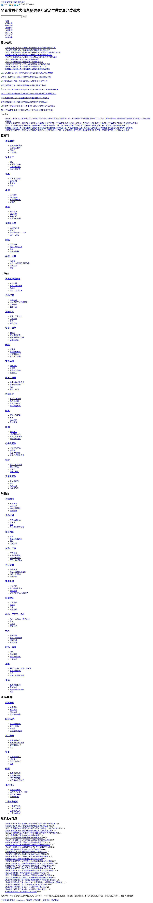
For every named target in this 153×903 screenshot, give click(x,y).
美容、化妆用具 (16, 539)
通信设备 (9, 598)
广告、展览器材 (16, 560)
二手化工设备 (15, 806)
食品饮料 (9, 515)
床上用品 (13, 266)
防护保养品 (14, 481)
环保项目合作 (15, 354)
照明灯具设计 (15, 399)
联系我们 (21, 2)
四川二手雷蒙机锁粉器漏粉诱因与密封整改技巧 (24, 62)
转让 (11, 747)
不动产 (12, 150)
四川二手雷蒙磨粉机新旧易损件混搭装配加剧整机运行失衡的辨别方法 (33, 52)
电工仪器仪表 (15, 384)
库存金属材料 (15, 790)
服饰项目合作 (15, 685)
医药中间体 (14, 726)
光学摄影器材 (15, 555)
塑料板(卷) (14, 197)
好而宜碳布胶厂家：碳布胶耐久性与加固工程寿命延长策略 (28, 868)
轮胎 (11, 483)
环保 (7, 344)
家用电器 (9, 581)
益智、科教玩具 (16, 638)
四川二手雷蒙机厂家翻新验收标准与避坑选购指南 (25, 873)
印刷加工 (13, 432)
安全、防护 (10, 328)
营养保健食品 (15, 520)
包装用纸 (13, 420)
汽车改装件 (14, 488)
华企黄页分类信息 (8, 900)
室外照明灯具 (15, 403)
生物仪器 (13, 307)
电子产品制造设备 (17, 455)
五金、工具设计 (16, 316)
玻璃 (11, 185)
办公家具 (13, 569)
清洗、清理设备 (16, 290)
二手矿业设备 (15, 167)
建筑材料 (9, 28)
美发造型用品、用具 (18, 233)
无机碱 (12, 183)
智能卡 (12, 333)
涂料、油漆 (14, 235)
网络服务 (13, 710)
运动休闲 (9, 499)
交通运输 (9, 361)
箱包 (11, 692)
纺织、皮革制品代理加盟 (20, 263)
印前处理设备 (15, 439)
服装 (7, 664)
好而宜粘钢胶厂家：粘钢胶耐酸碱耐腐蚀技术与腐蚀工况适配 (29, 863)
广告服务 (13, 553)
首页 (7, 21)
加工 (7, 752)
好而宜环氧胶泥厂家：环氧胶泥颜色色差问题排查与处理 (72, 128)
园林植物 (13, 211)
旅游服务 (13, 504)
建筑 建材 (9, 141)
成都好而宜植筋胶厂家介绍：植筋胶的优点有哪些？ (26, 889)
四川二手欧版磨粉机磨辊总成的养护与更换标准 (114, 128)
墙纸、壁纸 (14, 472)
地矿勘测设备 (15, 169)
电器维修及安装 (16, 588)
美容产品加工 (15, 761)
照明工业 (9, 33)
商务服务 (9, 702)
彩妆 (11, 541)
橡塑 (7, 190)
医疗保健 (9, 25)
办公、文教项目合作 (18, 572)
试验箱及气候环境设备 (19, 302)
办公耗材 (13, 576)
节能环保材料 (15, 352)
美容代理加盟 (15, 773)
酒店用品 (13, 506)
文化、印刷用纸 (16, 436)
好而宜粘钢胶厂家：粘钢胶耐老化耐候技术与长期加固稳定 (28, 866)
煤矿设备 (13, 244)
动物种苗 (13, 216)
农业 (7, 207)
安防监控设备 (15, 335)
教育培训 (13, 707)
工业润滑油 (14, 228)
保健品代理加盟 (16, 731)
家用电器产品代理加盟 (19, 593)
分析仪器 (13, 300)
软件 (11, 652)
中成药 (12, 728)
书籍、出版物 (15, 574)
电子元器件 (10, 443)
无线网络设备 (15, 657)
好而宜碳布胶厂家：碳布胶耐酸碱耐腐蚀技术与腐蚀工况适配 (29, 870)
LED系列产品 (15, 448)
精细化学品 (10, 223)
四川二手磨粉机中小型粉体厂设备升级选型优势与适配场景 (28, 878)
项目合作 (9, 735)
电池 (11, 249)
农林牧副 (9, 30)
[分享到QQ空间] (10, 4)
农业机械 (13, 214)
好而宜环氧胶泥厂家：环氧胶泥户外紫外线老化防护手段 (27, 69)
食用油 (12, 522)
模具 (11, 764)
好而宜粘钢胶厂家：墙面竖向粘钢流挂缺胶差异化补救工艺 (28, 55)
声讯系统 (13, 602)
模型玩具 (13, 640)
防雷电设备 (14, 340)
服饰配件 (13, 687)
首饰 (11, 621)
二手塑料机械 (15, 813)
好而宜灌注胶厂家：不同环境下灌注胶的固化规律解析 (107, 130)
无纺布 (12, 261)
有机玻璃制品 (15, 200)
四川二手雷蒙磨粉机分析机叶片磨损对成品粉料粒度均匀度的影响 (31, 57)
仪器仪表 (9, 295)
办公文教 (9, 565)
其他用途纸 (14, 467)
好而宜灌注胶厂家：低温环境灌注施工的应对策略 (66, 130)
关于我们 (13, 2)
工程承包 (13, 152)
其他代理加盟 (15, 776)
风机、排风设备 (16, 286)
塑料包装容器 (15, 415)
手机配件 (13, 659)
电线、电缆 (14, 389)
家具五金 (13, 323)
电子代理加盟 (15, 453)
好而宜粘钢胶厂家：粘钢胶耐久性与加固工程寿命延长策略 (28, 861)
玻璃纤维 (13, 181)
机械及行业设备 (12, 278)
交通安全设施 (15, 370)
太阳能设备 (14, 251)
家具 (11, 536)
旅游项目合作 (15, 745)
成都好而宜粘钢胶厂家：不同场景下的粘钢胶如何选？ (26, 885)
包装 (7, 410)
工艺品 (12, 624)
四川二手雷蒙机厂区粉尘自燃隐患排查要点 (22, 59)
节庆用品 (13, 626)
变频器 (12, 450)
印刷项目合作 (15, 434)
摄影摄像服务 (15, 558)
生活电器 (13, 586)
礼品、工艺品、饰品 (15, 614)
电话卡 (12, 605)
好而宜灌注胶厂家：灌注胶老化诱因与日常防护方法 (26, 130)
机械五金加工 (15, 757)
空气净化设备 (15, 356)
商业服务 (9, 37)
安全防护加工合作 (17, 337)
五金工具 (9, 311)
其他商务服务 (15, 714)
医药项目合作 (15, 724)
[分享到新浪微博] (12, 4)
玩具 (7, 631)
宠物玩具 (13, 642)
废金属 (12, 349)
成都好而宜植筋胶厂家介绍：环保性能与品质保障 (25, 887)
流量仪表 (13, 304)
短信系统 (13, 609)
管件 (11, 321)
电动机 (12, 288)
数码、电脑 (10, 647)
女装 (11, 673)
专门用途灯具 (15, 406)
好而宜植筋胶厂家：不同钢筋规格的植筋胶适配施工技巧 (27, 50)
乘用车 (12, 368)
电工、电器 (10, 377)
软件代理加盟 (15, 778)
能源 (7, 240)
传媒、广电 (10, 548)
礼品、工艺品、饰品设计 (20, 619)
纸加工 (12, 469)
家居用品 (9, 532)
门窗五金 (13, 319)
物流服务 (13, 366)
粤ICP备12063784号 (34, 900)
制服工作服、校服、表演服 (20, 668)
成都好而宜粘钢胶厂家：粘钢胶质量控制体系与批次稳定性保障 (30, 880)
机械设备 (9, 23)
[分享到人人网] (17, 4)
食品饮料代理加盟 (17, 527)
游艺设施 (13, 511)
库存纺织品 (14, 797)
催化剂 (12, 230)
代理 (7, 768)
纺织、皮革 (10, 256)
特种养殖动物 (15, 218)
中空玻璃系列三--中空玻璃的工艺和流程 (21, 892)
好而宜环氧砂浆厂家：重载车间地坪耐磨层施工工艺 (26, 66)
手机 (11, 607)
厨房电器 (13, 591)
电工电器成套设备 (17, 382)
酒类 (11, 525)
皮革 (11, 268)
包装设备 (13, 422)
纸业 (7, 460)
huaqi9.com (21, 900)
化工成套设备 (15, 178)
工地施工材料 (15, 148)
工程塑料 (13, 195)
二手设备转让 (11, 801)
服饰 (7, 680)
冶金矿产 (9, 35)
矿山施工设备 (15, 164)
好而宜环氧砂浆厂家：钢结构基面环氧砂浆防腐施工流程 (27, 64)
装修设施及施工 (16, 145)
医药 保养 (9, 719)
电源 (11, 387)
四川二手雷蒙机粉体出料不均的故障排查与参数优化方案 (27, 875)
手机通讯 (13, 654)
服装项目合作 (15, 671)
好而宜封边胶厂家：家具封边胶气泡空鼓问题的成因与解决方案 (30, 48)
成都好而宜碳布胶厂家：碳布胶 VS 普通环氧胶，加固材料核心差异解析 (33, 882)
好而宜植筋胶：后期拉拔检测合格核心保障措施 (24, 859)
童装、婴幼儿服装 (17, 675)
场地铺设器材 (15, 508)
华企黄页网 (5, 2)
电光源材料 (14, 401)
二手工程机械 (15, 809)
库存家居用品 (15, 794)
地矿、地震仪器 (16, 247)
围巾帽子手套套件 (17, 689)
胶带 (11, 417)
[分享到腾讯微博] (15, 4)
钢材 (11, 162)
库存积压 (9, 785)
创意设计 (13, 712)
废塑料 (12, 202)
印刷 (7, 427)
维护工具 (13, 486)
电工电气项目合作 (17, 743)
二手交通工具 (15, 811)
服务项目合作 (15, 740)
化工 (7, 174)
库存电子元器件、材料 (19, 792)
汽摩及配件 (10, 476)
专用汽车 (13, 373)
